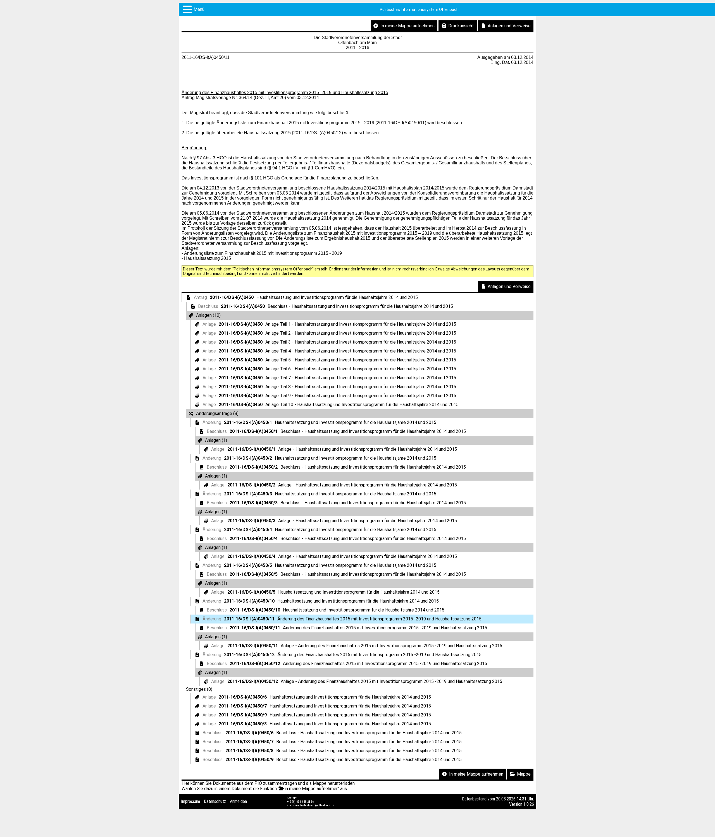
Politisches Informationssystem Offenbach (419, 9)
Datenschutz (215, 801)
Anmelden (238, 801)
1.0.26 (528, 804)
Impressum (190, 801)
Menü (199, 9)
